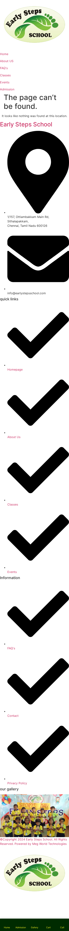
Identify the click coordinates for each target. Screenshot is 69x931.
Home (4, 54)
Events (4, 82)
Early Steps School (26, 124)
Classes (5, 75)
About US (6, 61)
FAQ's (4, 68)
